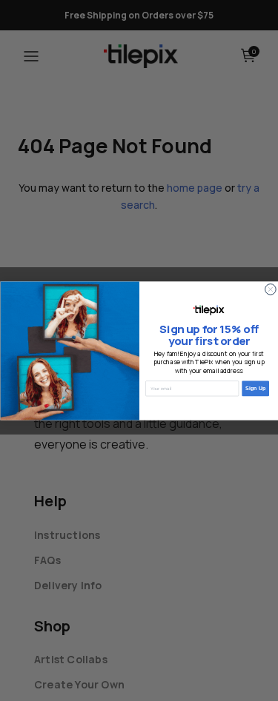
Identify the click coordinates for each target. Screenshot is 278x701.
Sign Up (255, 388)
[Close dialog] (270, 289)
